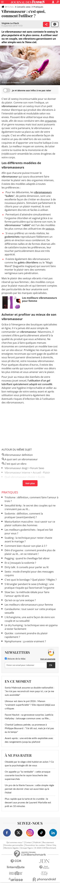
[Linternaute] (16, 867)
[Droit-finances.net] (44, 867)
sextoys (50, 228)
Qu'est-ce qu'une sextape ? (20, 600)
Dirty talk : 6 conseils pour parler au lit (27, 567)
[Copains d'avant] (16, 873)
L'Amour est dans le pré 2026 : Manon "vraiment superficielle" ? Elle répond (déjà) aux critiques (30, 705)
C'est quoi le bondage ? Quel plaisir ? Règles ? (31, 579)
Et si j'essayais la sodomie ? (20, 562)
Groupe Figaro (27, 848)
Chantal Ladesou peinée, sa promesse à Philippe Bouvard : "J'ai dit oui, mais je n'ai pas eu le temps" (29, 728)
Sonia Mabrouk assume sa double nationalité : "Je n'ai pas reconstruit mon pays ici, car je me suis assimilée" (29, 691)
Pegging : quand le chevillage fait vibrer (27, 558)
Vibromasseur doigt (16, 468)
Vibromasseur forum (17, 481)
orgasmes (50, 120)
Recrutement (48, 842)
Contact (28, 842)
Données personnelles (13, 845)
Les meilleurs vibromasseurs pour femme (29, 604)
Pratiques (38, 6)
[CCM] (16, 861)
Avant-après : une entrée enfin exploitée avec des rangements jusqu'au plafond (29, 740)
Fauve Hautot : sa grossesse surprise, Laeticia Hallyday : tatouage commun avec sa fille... (29, 717)
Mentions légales (11, 848)
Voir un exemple (47, 659)
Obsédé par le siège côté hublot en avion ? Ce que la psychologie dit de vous (29, 764)
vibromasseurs (43, 192)
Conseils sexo (23, 6)
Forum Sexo (37, 468)
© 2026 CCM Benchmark (45, 848)
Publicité (37, 842)
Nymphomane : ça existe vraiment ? (25, 641)
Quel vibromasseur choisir (20, 477)
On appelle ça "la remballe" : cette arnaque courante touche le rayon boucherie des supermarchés (27, 775)
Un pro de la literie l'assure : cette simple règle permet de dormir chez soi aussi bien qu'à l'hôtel (29, 789)
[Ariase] (16, 879)
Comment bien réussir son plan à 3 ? (26, 546)
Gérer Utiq (51, 845)
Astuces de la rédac (16, 659)
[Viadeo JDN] (44, 873)
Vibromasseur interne (17, 472)
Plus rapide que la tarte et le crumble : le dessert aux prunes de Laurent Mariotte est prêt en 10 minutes (28, 802)
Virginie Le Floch (10, 23)
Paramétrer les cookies (35, 845)
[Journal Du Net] (44, 861)
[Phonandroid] (44, 879)
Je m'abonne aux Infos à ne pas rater (31, 90)
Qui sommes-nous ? (14, 842)
